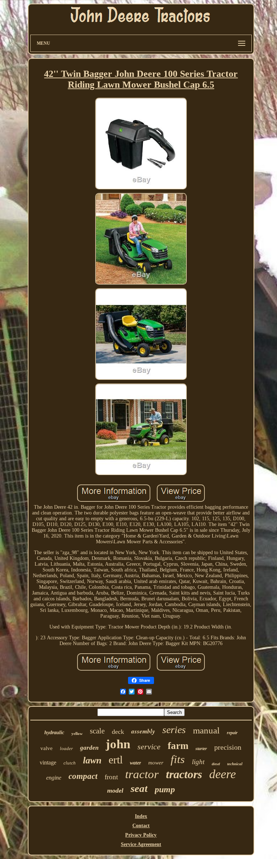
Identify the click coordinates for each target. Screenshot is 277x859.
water (135, 763)
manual (206, 730)
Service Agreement (141, 844)
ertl (116, 760)
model (115, 790)
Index (141, 816)
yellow (77, 733)
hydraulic (54, 732)
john (118, 744)
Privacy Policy (141, 835)
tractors (184, 774)
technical (234, 764)
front (111, 777)
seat (139, 788)
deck (118, 731)
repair (232, 732)
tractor (142, 774)
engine (53, 778)
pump (165, 789)
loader (66, 748)
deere (222, 774)
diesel (216, 764)
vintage (48, 762)
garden (89, 747)
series (174, 729)
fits (178, 759)
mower (155, 763)
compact (83, 776)
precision (227, 747)
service (149, 746)
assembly (143, 731)
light (198, 762)
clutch (69, 763)
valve (46, 748)
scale (97, 731)
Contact (141, 825)
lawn (92, 760)
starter (201, 748)
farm (178, 745)
